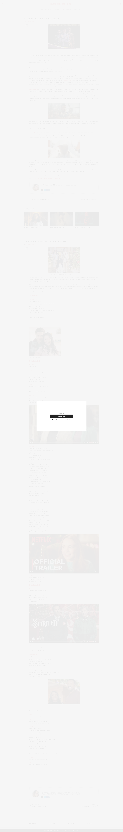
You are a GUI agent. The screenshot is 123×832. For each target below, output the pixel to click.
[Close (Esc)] (84, 403)
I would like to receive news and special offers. (62, 419)
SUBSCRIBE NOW (61, 416)
